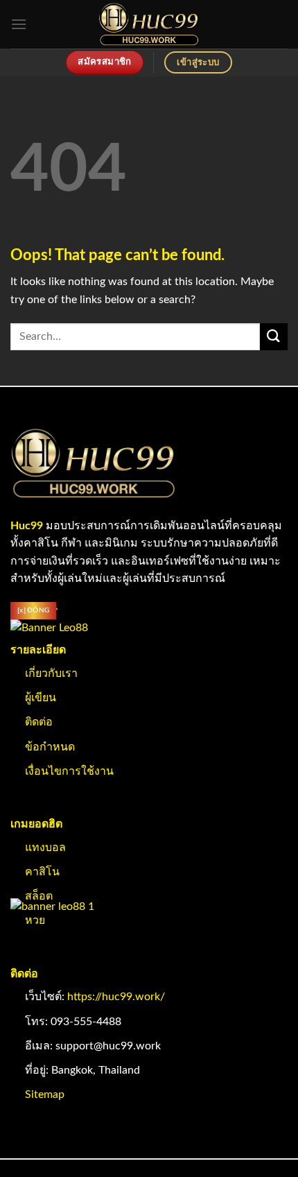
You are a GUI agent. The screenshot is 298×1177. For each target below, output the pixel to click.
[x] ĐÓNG (33, 610)
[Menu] (18, 24)
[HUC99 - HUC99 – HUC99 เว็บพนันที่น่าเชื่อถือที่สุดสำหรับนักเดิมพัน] (149, 24)
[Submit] (274, 336)
